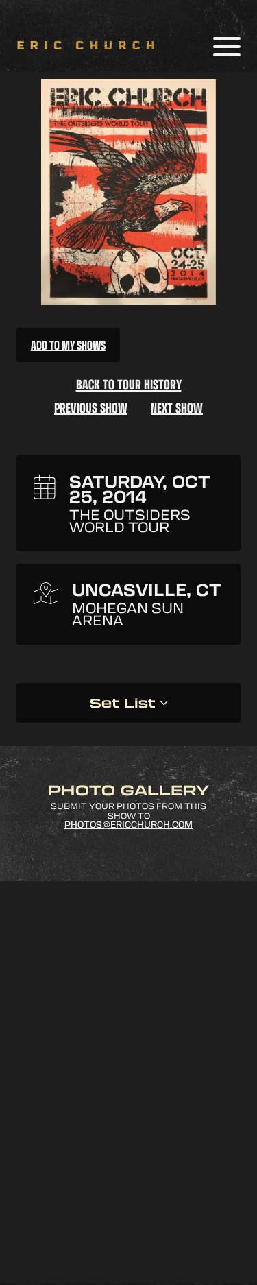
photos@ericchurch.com (128, 825)
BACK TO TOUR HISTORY (129, 384)
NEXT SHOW (177, 407)
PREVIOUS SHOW (90, 407)
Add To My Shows (68, 345)
